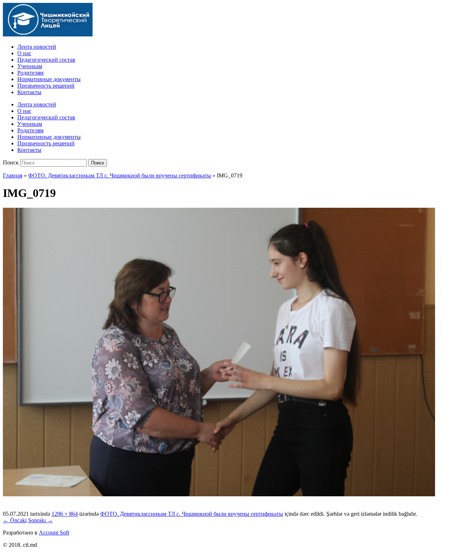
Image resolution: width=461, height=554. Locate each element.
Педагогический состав (46, 60)
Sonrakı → (40, 520)
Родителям (30, 73)
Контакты (29, 92)
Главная (12, 175)
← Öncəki (15, 520)
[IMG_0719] (219, 494)
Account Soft (54, 532)
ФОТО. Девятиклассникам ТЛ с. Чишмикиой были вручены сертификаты (119, 175)
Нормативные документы (49, 79)
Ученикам (29, 66)
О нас (24, 53)
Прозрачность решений (46, 86)
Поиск (11, 162)
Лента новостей (36, 47)
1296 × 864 (65, 514)
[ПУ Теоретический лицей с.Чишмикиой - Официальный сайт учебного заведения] (48, 34)
